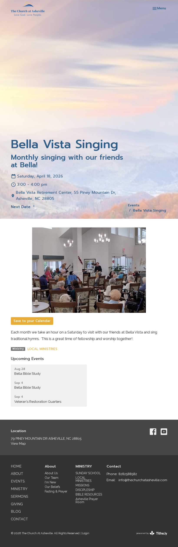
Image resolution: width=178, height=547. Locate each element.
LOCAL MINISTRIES (42, 348)
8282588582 (128, 474)
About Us (51, 473)
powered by (149, 537)
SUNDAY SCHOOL (88, 473)
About (17, 474)
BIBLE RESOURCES (89, 494)
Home (16, 466)
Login (85, 533)
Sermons (19, 496)
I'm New (50, 482)
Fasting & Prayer (56, 491)
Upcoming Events (27, 359)
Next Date (21, 207)
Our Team (51, 477)
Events (133, 205)
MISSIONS (82, 485)
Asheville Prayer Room (87, 500)
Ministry (19, 489)
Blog (16, 511)
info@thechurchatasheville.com (143, 480)
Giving (17, 504)
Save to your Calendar (32, 320)
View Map (18, 444)
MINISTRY (84, 466)
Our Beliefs (52, 487)
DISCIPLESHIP (85, 490)
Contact (19, 519)
